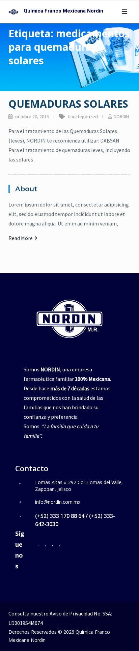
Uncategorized (83, 116)
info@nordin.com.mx (57, 502)
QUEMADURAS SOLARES (68, 104)
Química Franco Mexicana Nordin (63, 11)
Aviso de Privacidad (71, 613)
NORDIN (121, 116)
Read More (21, 238)
